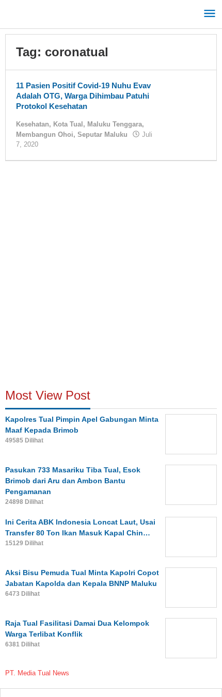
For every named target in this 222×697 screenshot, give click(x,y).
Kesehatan (32, 124)
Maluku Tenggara (114, 124)
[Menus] (209, 14)
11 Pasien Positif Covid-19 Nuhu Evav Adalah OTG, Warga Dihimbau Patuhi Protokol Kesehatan (83, 95)
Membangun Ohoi (44, 134)
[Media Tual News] (51, 12)
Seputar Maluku (102, 134)
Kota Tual (68, 124)
